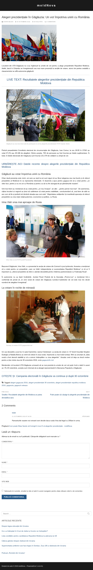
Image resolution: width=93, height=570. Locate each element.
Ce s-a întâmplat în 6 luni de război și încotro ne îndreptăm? (25, 531)
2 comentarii (51, 21)
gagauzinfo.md (48, 360)
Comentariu (7, 441)
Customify (39, 566)
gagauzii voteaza (21, 385)
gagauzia (10, 385)
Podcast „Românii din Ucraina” (13, 553)
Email (5, 472)
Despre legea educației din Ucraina (15, 526)
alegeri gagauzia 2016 (19, 383)
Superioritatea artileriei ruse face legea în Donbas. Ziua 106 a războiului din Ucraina (34, 546)
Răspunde (86, 416)
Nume (4, 462)
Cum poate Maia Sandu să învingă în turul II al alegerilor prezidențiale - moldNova (40, 426)
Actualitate (38, 21)
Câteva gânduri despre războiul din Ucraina (18, 541)
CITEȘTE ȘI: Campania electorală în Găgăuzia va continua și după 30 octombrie (45, 376)
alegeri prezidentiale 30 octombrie (42, 383)
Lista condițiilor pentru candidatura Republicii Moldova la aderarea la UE (29, 536)
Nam (14, 413)
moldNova (46, 5)
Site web (5, 481)
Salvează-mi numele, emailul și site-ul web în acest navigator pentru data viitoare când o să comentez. (43, 491)
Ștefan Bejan (8, 21)
